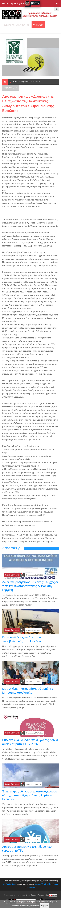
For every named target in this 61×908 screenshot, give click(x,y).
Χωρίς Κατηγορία (10, 87)
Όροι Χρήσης (31, 895)
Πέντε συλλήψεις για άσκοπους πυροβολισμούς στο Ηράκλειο (22, 639)
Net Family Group (9, 884)
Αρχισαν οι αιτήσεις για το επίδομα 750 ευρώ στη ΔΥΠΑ (27, 848)
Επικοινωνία (43, 895)
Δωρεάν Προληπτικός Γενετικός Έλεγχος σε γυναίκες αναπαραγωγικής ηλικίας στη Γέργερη (30, 586)
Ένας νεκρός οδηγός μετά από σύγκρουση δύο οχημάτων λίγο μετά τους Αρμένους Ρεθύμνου (29, 795)
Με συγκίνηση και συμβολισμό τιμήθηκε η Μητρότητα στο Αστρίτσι (28, 690)
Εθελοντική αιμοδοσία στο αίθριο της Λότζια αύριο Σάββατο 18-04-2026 (30, 742)
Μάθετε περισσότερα (29, 906)
